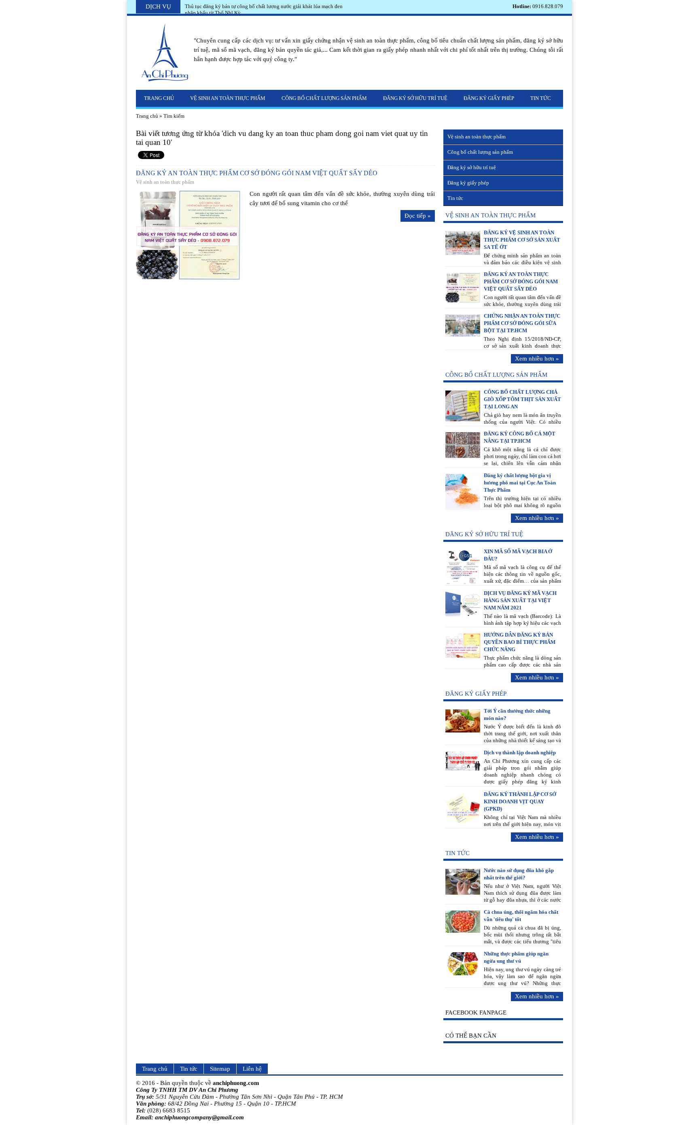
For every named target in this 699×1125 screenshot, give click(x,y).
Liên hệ (252, 1069)
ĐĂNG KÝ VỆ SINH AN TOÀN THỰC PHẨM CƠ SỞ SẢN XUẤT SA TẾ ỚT (522, 239)
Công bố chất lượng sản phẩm (324, 98)
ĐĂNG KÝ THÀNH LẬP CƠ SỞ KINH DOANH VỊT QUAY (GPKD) (520, 801)
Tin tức (540, 98)
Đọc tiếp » (418, 215)
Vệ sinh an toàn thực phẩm (227, 98)
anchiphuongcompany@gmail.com (199, 1117)
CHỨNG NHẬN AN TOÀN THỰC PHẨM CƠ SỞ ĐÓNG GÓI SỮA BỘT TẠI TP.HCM (522, 323)
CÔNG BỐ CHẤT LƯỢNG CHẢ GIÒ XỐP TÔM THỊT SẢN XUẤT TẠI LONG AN (522, 399)
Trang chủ (159, 98)
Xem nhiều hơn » (537, 358)
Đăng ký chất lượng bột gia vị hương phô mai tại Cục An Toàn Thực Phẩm (520, 482)
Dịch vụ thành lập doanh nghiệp (520, 752)
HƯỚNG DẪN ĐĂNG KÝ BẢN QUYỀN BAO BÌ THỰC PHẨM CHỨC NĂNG (519, 642)
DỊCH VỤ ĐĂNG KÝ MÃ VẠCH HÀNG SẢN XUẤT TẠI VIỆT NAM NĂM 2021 (520, 600)
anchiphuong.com (236, 1083)
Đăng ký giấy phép (489, 98)
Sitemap (220, 1069)
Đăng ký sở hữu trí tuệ (415, 98)
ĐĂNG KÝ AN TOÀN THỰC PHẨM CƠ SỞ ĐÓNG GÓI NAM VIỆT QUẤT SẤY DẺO (256, 173)
